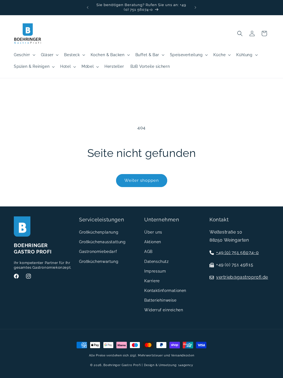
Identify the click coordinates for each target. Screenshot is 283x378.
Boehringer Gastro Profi (122, 365)
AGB (148, 251)
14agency (185, 365)
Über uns (153, 232)
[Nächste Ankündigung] (195, 7)
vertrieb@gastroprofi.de (242, 277)
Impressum (155, 271)
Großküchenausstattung (102, 242)
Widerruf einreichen (163, 310)
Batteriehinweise (160, 300)
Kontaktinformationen (165, 290)
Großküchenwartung (98, 261)
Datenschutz (156, 261)
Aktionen (152, 242)
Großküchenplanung (98, 232)
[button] (24, 55)
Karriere (152, 281)
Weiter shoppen (141, 180)
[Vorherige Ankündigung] (88, 7)
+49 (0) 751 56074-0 (237, 252)
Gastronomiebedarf (98, 251)
